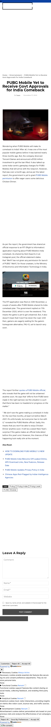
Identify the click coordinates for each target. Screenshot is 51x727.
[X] (10, 102)
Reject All (15, 664)
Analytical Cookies (9, 698)
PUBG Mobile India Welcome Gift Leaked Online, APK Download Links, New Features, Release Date (26, 462)
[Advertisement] (25, 45)
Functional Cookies (9, 685)
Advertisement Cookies (11, 709)
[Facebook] (4, 102)
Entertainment (16, 75)
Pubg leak (35, 486)
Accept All (26, 664)
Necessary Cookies (10, 672)
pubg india (22, 486)
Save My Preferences (19, 719)
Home (4, 75)
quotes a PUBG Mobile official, (32, 390)
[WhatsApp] (22, 102)
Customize (5, 664)
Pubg (12, 486)
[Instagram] (14, 640)
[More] (27, 102)
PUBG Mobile (9, 490)
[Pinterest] (16, 102)
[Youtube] (30, 640)
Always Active (23, 672)
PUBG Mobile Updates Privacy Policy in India (24, 470)
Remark (21, 685)
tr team (17, 95)
